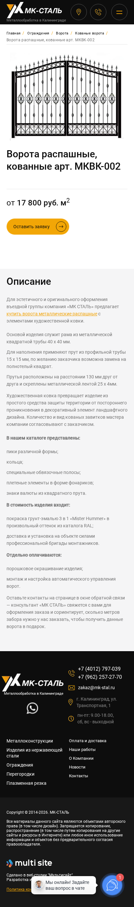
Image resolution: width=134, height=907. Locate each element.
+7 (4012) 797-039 (98, 12)
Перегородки (20, 774)
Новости (77, 767)
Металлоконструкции (30, 740)
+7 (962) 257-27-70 (100, 677)
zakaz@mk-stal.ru (96, 687)
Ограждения (20, 765)
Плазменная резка (27, 783)
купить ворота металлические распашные (52, 313)
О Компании (81, 758)
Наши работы (82, 749)
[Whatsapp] (32, 712)
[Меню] (119, 12)
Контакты (78, 775)
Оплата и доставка (87, 740)
